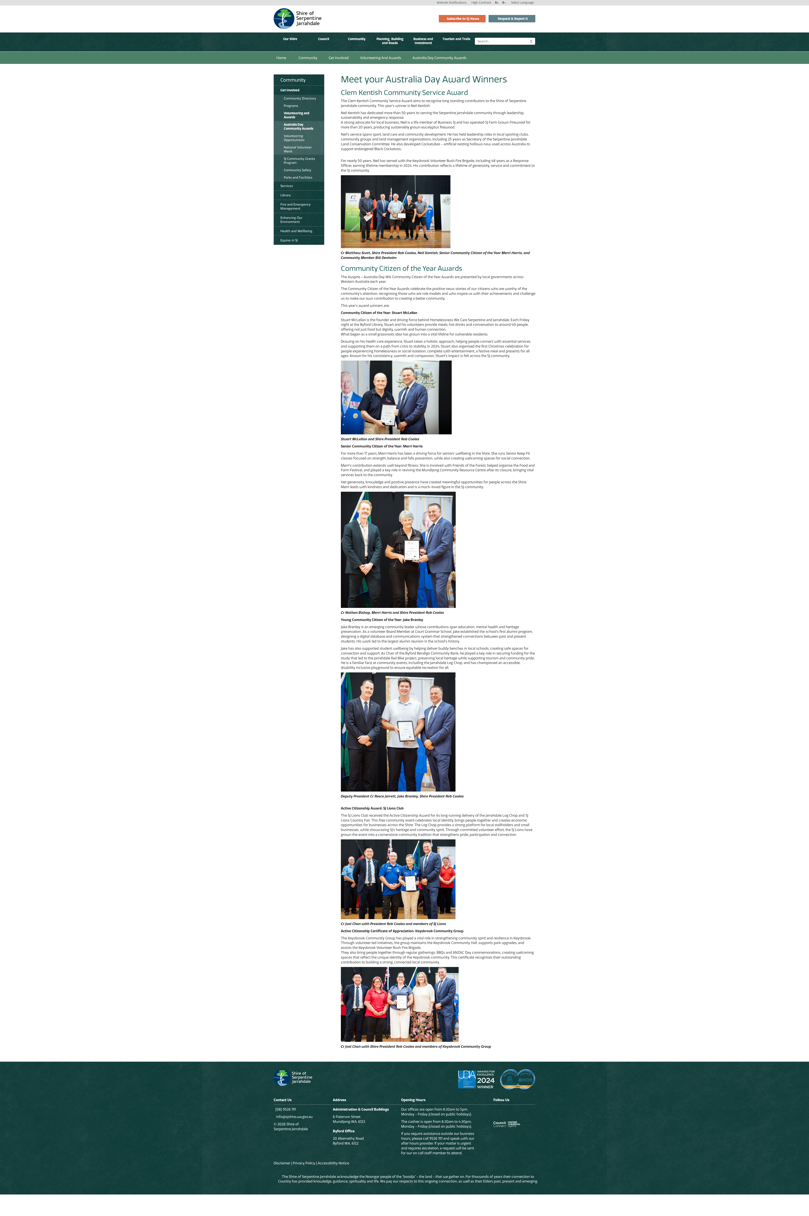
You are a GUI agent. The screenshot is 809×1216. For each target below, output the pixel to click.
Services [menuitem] (286, 186)
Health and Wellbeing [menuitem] (296, 231)
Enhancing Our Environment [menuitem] (291, 220)
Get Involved (339, 58)
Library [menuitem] (285, 195)
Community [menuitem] (293, 80)
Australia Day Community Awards (439, 58)
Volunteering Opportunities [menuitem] (294, 138)
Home (281, 58)
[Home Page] (297, 18)
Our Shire (290, 39)
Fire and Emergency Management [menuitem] (295, 206)
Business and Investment (423, 41)
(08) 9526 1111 (285, 1109)
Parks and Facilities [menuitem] (298, 177)
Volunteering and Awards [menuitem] (296, 115)
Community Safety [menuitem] (297, 170)
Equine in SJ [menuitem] (289, 240)
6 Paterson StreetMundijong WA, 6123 (349, 1119)
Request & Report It (513, 19)
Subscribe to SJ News (463, 19)
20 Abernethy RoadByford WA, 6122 (348, 1140)
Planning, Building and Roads (389, 41)
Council (323, 39)
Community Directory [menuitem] (300, 98)
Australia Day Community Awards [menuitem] (298, 127)
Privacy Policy (304, 1163)
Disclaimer (282, 1163)
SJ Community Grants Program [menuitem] (299, 161)
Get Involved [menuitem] (289, 90)
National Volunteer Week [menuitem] (298, 149)
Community (357, 39)
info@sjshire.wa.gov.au (294, 1117)
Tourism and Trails (456, 39)
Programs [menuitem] (291, 106)
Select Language (522, 2)
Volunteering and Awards (380, 58)
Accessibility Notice (333, 1163)
